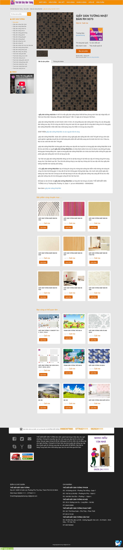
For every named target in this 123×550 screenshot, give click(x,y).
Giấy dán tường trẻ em (19, 30)
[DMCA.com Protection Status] (6, 548)
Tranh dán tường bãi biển (19, 53)
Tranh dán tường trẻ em (19, 68)
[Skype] (14, 446)
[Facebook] (14, 439)
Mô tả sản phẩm (43, 61)
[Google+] (29, 446)
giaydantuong (80, 35)
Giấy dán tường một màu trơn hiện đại (23, 45)
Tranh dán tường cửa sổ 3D (20, 56)
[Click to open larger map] (62, 463)
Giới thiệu (43, 2)
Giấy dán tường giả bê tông (20, 33)
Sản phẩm (52, 2)
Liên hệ (91, 2)
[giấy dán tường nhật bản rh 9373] (55, 30)
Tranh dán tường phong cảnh (20, 62)
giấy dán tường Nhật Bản (53, 188)
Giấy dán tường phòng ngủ (20, 49)
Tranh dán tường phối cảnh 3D (21, 60)
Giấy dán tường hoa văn (19, 41)
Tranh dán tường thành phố (20, 66)
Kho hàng (70, 2)
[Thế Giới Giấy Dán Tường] (96, 34)
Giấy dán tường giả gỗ (19, 39)
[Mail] (29, 439)
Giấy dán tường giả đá (19, 35)
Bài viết (62, 2)
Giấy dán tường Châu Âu (19, 28)
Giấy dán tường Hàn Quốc (20, 24)
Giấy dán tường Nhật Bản (36, 9)
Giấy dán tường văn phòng (20, 51)
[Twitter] (22, 439)
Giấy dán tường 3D (18, 43)
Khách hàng (81, 2)
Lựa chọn (43, 227)
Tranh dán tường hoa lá (19, 58)
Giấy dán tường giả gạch (19, 37)
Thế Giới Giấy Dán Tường (16, 9)
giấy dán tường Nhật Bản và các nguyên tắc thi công (63, 132)
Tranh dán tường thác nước (20, 64)
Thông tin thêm (58, 61)
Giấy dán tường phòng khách (20, 47)
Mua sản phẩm (83, 51)
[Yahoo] (22, 446)
